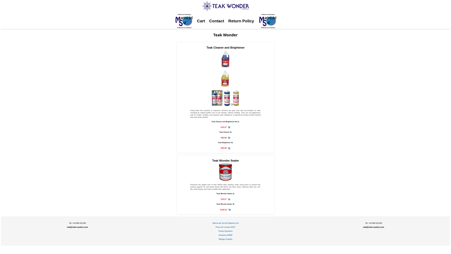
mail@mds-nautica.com (77, 227)
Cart (201, 21)
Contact (216, 21)
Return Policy (241, 21)
